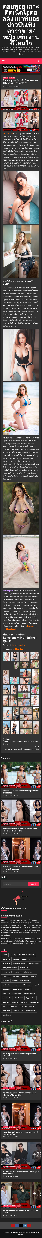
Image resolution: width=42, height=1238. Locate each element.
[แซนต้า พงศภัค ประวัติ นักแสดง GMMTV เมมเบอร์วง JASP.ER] (21, 1195)
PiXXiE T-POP (6, 963)
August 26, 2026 (14, 795)
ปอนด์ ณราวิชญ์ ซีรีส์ (20, 985)
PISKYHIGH (16, 959)
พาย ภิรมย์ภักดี (6, 993)
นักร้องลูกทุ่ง (25, 976)
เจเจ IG (4, 1006)
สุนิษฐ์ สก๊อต (15, 1002)
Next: (22, 748)
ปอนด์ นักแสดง (6, 989)
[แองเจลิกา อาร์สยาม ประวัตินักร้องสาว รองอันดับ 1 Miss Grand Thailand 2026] (21, 813)
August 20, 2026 (14, 1176)
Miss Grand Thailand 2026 (26, 954)
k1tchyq (13, 954)
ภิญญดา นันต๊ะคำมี (30, 997)
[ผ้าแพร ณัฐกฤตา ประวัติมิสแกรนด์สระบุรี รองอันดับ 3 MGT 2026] (21, 775)
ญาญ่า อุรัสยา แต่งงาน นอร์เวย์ (10, 967)
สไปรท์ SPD (24, 1002)
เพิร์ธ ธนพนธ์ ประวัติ (30, 1010)
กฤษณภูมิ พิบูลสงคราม (34, 963)
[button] (6, 656)
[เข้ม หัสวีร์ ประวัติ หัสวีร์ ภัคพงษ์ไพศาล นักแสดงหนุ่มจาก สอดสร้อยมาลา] (21, 1155)
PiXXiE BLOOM (26, 959)
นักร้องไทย (33, 976)
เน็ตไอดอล (12, 77)
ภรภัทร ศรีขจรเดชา (18, 997)
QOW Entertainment (19, 963)
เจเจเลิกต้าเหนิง (6, 1010)
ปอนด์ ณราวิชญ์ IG (25, 980)
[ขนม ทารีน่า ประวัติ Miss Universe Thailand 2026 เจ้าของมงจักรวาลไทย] (21, 851)
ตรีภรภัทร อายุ (18, 972)
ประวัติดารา (15, 980)
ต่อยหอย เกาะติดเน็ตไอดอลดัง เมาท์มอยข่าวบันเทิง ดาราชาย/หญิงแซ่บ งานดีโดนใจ (21, 24)
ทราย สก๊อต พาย (6, 976)
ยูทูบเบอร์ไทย (6, 1002)
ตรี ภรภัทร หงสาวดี (7, 972)
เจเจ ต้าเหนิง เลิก (13, 1006)
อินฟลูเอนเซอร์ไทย (34, 1002)
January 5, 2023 (14, 86)
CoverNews (30, 1232)
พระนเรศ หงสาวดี (17, 989)
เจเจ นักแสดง (23, 1006)
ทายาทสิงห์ (16, 976)
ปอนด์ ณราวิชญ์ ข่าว (8, 985)
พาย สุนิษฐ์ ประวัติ (17, 993)
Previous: (20, 741)
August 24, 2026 (14, 833)
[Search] (38, 61)
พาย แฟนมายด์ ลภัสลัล (29, 993)
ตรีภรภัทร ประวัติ (24, 967)
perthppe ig (6, 959)
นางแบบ (5, 77)
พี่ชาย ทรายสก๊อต (7, 997)
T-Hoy (6, 86)
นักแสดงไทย (6, 980)
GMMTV (5, 954)
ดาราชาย (5, 1166)
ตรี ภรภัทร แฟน (28, 972)
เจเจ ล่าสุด (31, 1006)
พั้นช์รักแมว (27, 989)
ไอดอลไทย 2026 (7, 1015)
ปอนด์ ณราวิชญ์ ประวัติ (33, 985)
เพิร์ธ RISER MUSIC (18, 1010)
